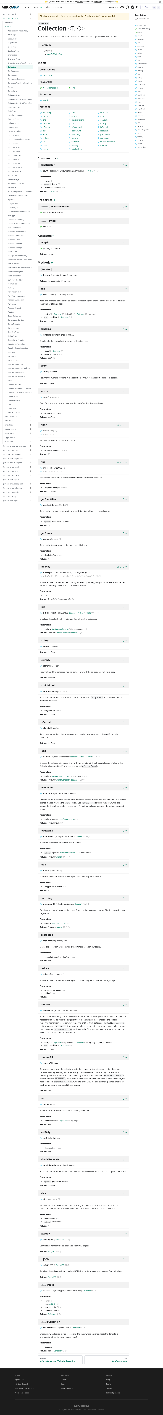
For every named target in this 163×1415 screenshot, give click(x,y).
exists (74, 116)
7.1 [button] (26, 7)
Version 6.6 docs (22, 1393)
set (44, 141)
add (73, 112)
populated (105, 134)
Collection (89, 171)
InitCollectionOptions (60, 629)
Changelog (57, 7)
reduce (46, 138)
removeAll (104, 138)
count (45, 116)
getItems (104, 120)
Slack (63, 1384)
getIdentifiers (77, 120)
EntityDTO (60, 1239)
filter (102, 116)
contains (104, 112)
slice (45, 145)
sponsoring (98, 1)
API (41, 7)
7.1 (113, 16)
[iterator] (47, 112)
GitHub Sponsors (113, 1393)
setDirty (75, 141)
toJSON (103, 145)
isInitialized (76, 127)
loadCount (76, 130)
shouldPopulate (107, 141)
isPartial (104, 127)
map (45, 134)
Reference (57, 314)
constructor (48, 75)
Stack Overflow (67, 1388)
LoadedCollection (54, 54)
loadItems (104, 130)
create (45, 149)
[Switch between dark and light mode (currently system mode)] (137, 7)
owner (74, 87)
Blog (48, 7)
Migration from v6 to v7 (24, 1388)
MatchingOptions (58, 923)
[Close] (160, 1)
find (44, 120)
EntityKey (52, 1304)
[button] (17, 14)
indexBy (46, 123)
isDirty (103, 123)
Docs (36, 7)
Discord (122, 7)
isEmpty (46, 127)
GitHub (80, 1)
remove (74, 138)
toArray (74, 145)
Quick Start (19, 1379)
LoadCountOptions (67, 819)
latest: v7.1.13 (113, 7)
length (45, 100)
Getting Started (21, 1384)
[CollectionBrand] (50, 87)
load (45, 130)
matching (75, 134)
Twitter (132, 7)
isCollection (76, 149)
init (72, 123)
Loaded (88, 613)
